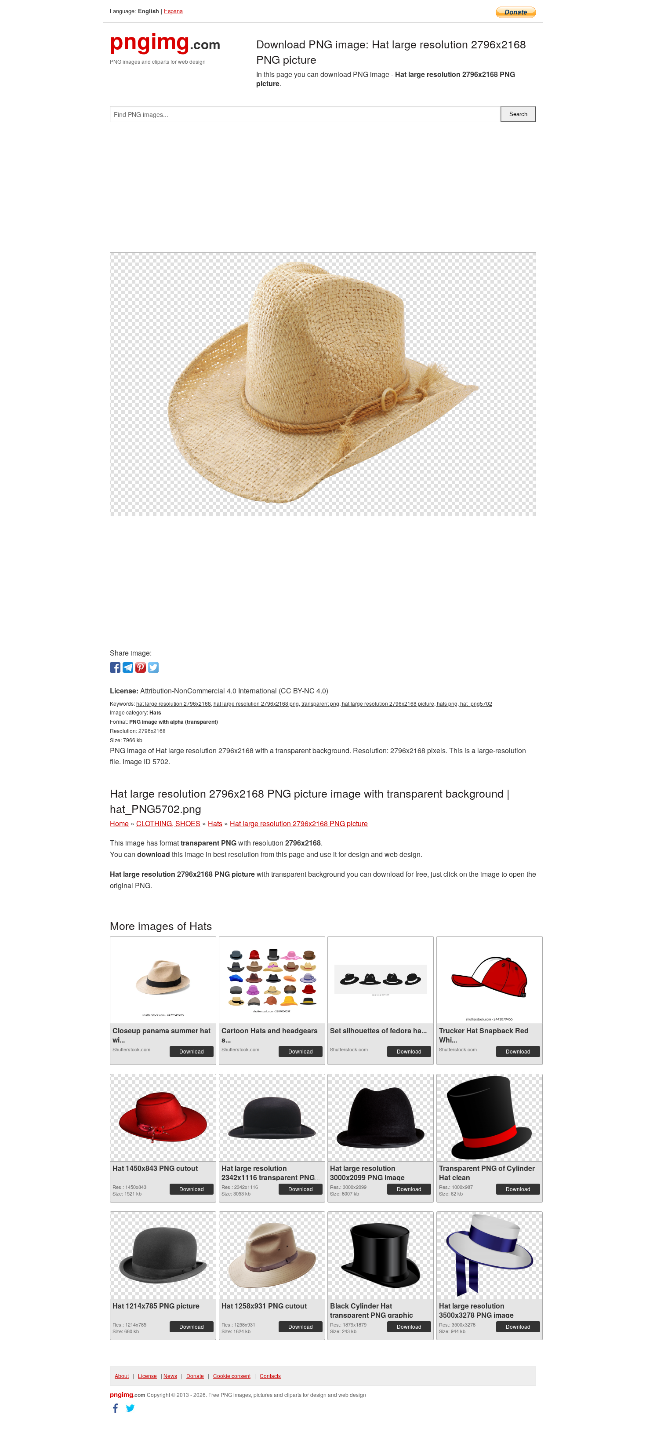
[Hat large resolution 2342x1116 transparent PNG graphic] (272, 1118)
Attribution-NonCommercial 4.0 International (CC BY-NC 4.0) (234, 690)
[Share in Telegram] (128, 667)
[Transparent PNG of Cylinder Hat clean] (489, 1117)
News (170, 1375)
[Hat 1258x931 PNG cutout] (272, 1255)
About (122, 1375)
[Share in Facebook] (115, 667)
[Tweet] (153, 667)
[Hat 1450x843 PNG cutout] (163, 1117)
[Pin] (140, 667)
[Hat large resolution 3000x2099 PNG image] (381, 1117)
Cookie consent (231, 1375)
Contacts (270, 1375)
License (147, 1375)
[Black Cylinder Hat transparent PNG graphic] (380, 1255)
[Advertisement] (323, 190)
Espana (173, 11)
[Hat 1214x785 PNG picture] (163, 1255)
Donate (195, 1375)
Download (191, 1051)
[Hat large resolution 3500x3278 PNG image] (489, 1255)
